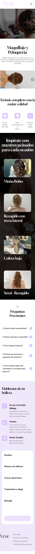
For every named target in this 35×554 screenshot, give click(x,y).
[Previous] (2, 79)
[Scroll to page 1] (16, 87)
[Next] (33, 79)
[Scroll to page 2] (19, 87)
